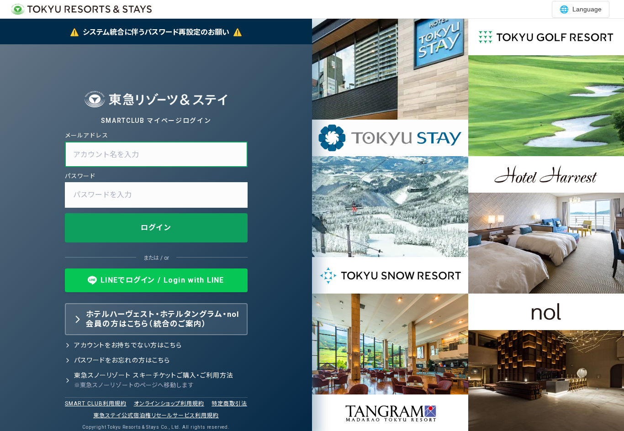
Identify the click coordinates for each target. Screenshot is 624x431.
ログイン (156, 227)
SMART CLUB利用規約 (95, 403)
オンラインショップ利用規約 (169, 403)
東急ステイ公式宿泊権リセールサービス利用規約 (156, 415)
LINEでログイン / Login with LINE (162, 280)
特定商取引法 (229, 403)
